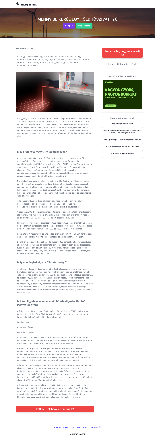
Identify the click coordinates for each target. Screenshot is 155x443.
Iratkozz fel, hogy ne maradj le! (55, 409)
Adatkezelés (95, 427)
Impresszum (68, 427)
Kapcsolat (82, 427)
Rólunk (57, 427)
